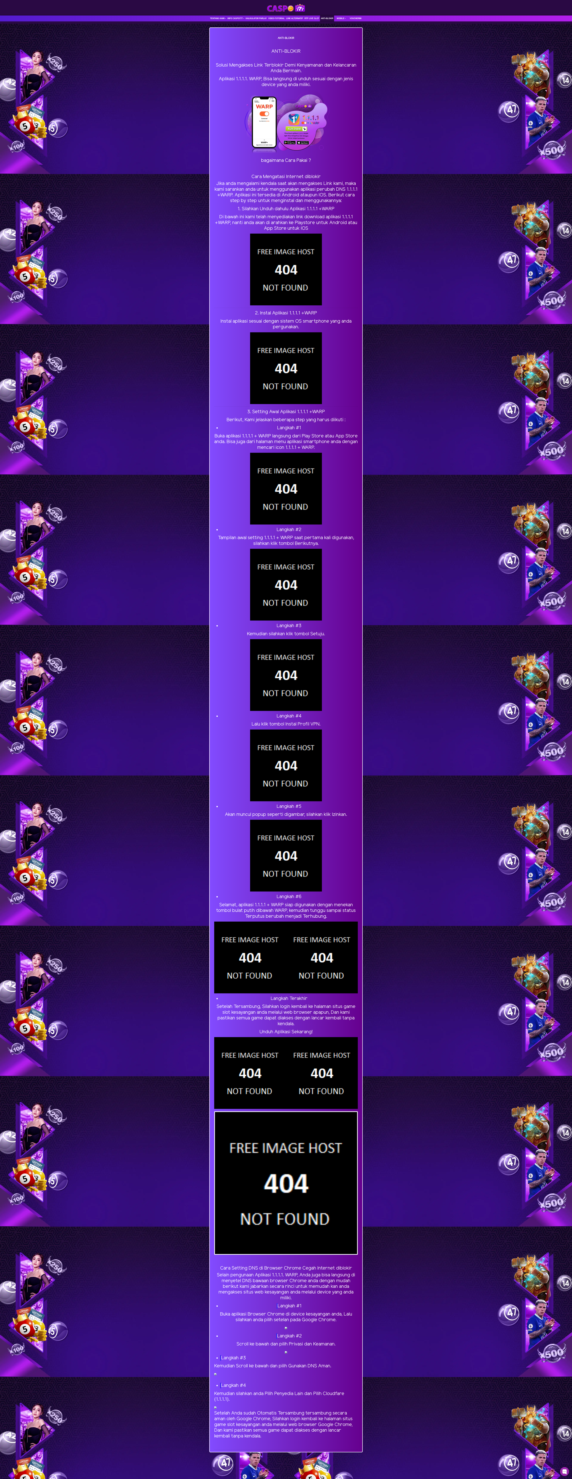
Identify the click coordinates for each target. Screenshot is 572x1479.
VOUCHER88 (355, 18)
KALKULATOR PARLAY (256, 18)
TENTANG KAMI (217, 18)
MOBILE (340, 18)
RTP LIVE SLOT (311, 18)
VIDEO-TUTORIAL (276, 18)
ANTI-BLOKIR (327, 18)
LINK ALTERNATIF (294, 18)
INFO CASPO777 (235, 18)
